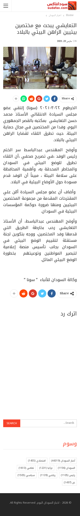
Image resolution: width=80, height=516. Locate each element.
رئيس (68, 475)
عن (69, 482)
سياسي (26, 475)
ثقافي (26, 468)
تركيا (45, 468)
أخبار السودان (63, 460)
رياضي (47, 475)
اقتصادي (37, 460)
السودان (66, 468)
